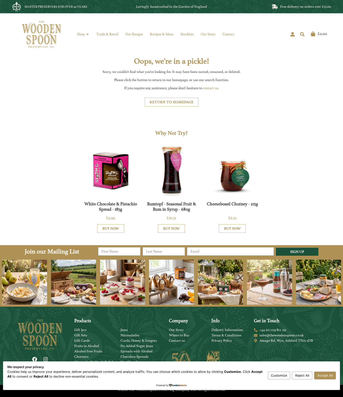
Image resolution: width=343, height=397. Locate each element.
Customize (279, 375)
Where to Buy (179, 335)
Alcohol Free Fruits (88, 351)
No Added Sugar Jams (136, 346)
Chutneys (81, 357)
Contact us (177, 340)
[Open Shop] (87, 34)
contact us (210, 88)
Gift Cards (82, 340)
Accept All (325, 375)
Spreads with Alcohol (136, 351)
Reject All (302, 375)
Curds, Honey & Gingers (138, 340)
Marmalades (129, 335)
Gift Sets (80, 335)
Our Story (176, 330)
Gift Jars (80, 330)
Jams (124, 330)
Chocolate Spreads (134, 357)
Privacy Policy (221, 340)
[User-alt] (292, 34)
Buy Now (110, 229)
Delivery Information (227, 330)
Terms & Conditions (226, 335)
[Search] (302, 34)
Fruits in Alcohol (86, 346)
